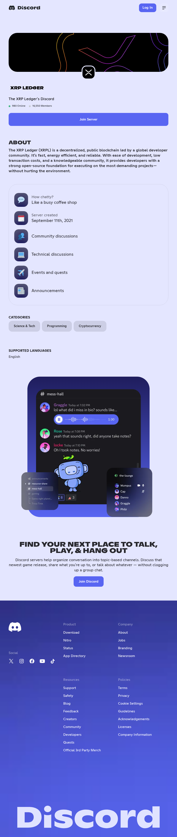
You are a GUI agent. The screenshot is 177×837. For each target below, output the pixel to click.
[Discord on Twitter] (11, 661)
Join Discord (88, 581)
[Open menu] (164, 7)
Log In (147, 7)
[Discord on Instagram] (21, 661)
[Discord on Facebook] (32, 661)
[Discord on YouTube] (42, 661)
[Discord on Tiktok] (52, 661)
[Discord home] (24, 7)
